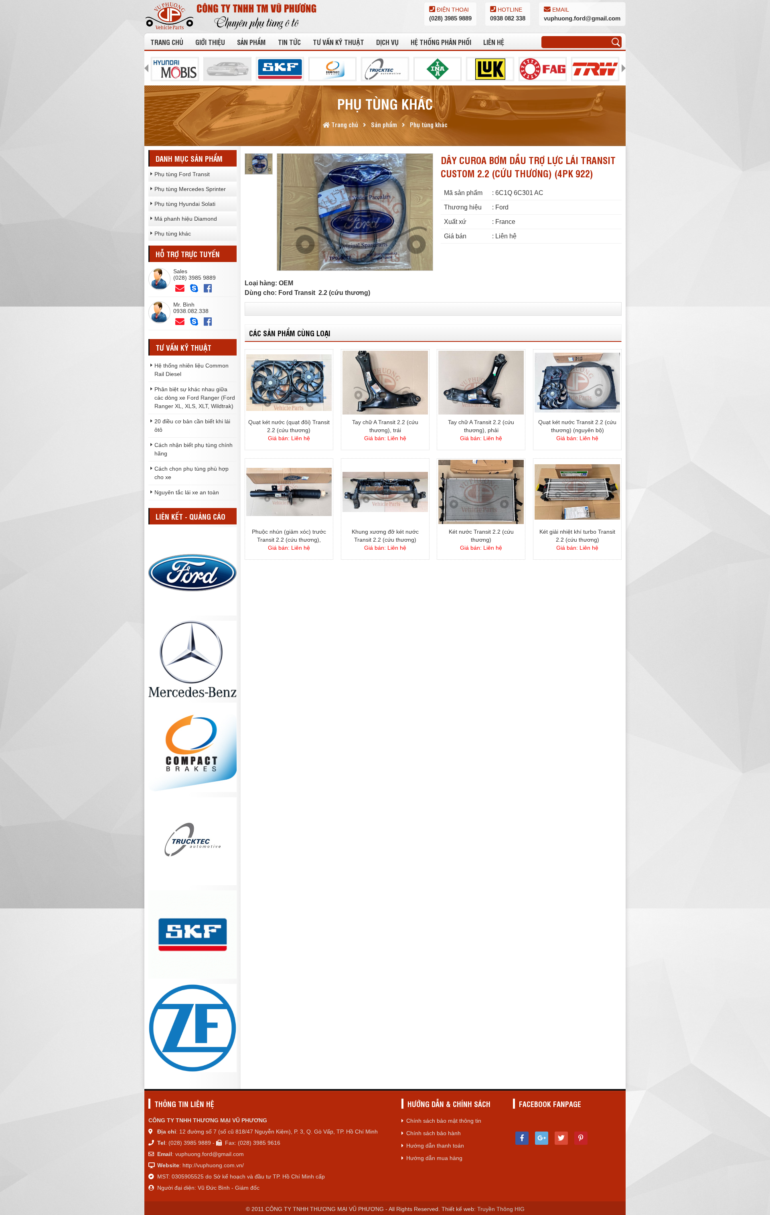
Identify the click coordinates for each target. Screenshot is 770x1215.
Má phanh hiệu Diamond (185, 218)
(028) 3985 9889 (450, 18)
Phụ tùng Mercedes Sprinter (190, 189)
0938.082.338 (191, 311)
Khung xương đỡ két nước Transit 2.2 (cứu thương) (385, 535)
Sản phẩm (251, 42)
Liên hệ (493, 42)
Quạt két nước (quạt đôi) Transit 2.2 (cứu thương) (289, 426)
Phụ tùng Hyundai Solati (184, 204)
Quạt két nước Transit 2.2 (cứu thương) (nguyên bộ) (577, 426)
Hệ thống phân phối (441, 42)
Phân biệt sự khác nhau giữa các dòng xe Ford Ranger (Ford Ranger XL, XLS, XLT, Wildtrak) (194, 397)
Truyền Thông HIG (501, 1209)
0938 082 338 (507, 18)
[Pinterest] (581, 1138)
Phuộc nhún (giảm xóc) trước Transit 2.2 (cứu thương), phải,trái (289, 535)
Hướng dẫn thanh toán (435, 1145)
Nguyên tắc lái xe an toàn (186, 492)
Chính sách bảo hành (433, 1133)
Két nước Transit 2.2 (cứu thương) (481, 535)
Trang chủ (166, 42)
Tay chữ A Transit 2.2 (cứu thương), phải (481, 426)
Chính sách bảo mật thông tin (443, 1120)
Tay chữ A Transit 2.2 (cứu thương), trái (385, 426)
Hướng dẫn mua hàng (434, 1158)
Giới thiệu (210, 42)
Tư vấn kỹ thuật (338, 42)
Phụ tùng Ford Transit (182, 174)
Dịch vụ (387, 42)
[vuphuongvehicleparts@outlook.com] (179, 288)
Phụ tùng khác (172, 233)
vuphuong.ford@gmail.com (582, 18)
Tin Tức (289, 42)
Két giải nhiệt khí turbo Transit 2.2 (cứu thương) (577, 535)
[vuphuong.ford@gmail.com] (179, 322)
